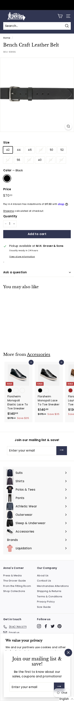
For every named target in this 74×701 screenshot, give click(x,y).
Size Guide (44, 607)
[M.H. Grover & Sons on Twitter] (53, 626)
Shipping (8, 211)
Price (7, 189)
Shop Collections (14, 591)
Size (6, 142)
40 (40, 160)
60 (61, 160)
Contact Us (44, 580)
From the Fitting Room (17, 586)
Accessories (38, 354)
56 (18, 160)
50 (51, 150)
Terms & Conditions (49, 596)
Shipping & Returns (49, 591)
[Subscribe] (61, 450)
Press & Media (12, 575)
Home (6, 37)
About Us (43, 575)
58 (29, 160)
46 (30, 150)
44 (19, 150)
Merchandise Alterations (53, 586)
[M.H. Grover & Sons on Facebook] (46, 626)
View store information (22, 256)
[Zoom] (68, 126)
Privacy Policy (46, 601)
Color (13, 170)
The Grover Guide (14, 580)
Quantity (10, 216)
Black (7, 178)
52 (62, 150)
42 (8, 150)
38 (50, 160)
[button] (66, 699)
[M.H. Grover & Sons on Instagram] (39, 626)
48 (41, 150)
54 (8, 160)
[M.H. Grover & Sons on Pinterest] (59, 626)
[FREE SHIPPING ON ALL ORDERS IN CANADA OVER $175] (36, 5)
